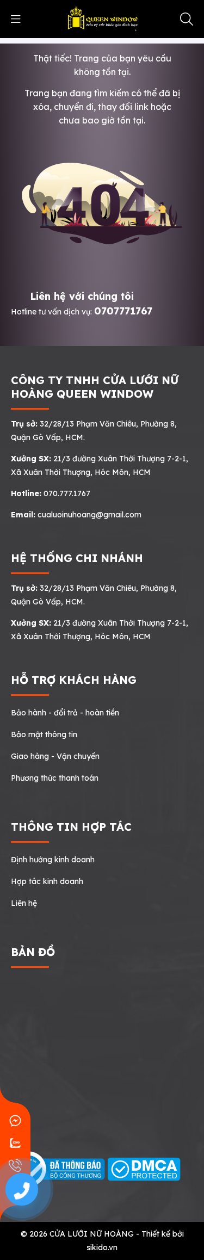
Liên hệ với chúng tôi (82, 296)
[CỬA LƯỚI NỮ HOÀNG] (102, 18)
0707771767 (123, 311)
